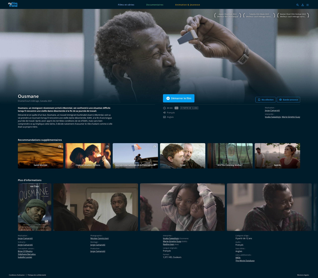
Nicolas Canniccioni (99, 238)
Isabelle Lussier (25, 257)
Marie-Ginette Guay (291, 117)
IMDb (238, 257)
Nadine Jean (168, 244)
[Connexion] (302, 4)
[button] (307, 4)
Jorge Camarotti (272, 110)
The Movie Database (245, 260)
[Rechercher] (297, 4)
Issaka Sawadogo (273, 117)
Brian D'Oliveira (25, 251)
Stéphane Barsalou (27, 254)
